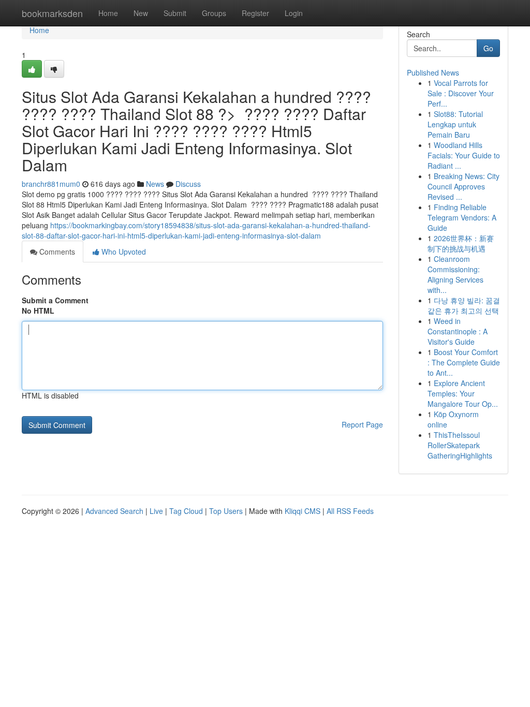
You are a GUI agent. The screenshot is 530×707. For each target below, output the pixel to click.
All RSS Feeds (350, 511)
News (155, 184)
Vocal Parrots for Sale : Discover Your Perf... (461, 93)
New (141, 13)
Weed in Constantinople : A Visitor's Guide (458, 331)
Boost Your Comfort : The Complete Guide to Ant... (464, 362)
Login (294, 13)
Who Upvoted (122, 251)
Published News (433, 72)
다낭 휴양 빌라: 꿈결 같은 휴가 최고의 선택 (464, 305)
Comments (56, 251)
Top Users (226, 511)
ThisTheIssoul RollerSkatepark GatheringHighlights (460, 445)
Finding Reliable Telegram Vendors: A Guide (462, 217)
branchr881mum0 (51, 184)
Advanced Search (114, 511)
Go (488, 48)
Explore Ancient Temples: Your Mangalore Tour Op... (463, 393)
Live (156, 511)
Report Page (362, 424)
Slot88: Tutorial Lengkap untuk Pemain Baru (455, 124)
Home (108, 13)
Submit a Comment (55, 300)
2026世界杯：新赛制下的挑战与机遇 (461, 243)
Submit (175, 13)
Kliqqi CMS (302, 511)
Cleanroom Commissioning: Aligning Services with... (455, 274)
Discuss (188, 184)
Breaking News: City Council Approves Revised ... (463, 186)
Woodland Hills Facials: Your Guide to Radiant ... (464, 155)
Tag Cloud (186, 511)
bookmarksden (52, 13)
